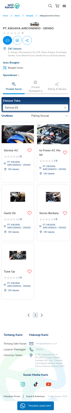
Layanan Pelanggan (15, 349)
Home (5, 15)
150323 (39, 349)
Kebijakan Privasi (12, 396)
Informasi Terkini (13, 355)
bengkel (29, 15)
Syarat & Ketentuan (35, 396)
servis (17, 15)
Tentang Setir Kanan (15, 343)
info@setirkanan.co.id (46, 343)
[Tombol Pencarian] (50, 6)
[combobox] (31, 116)
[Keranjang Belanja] (57, 6)
